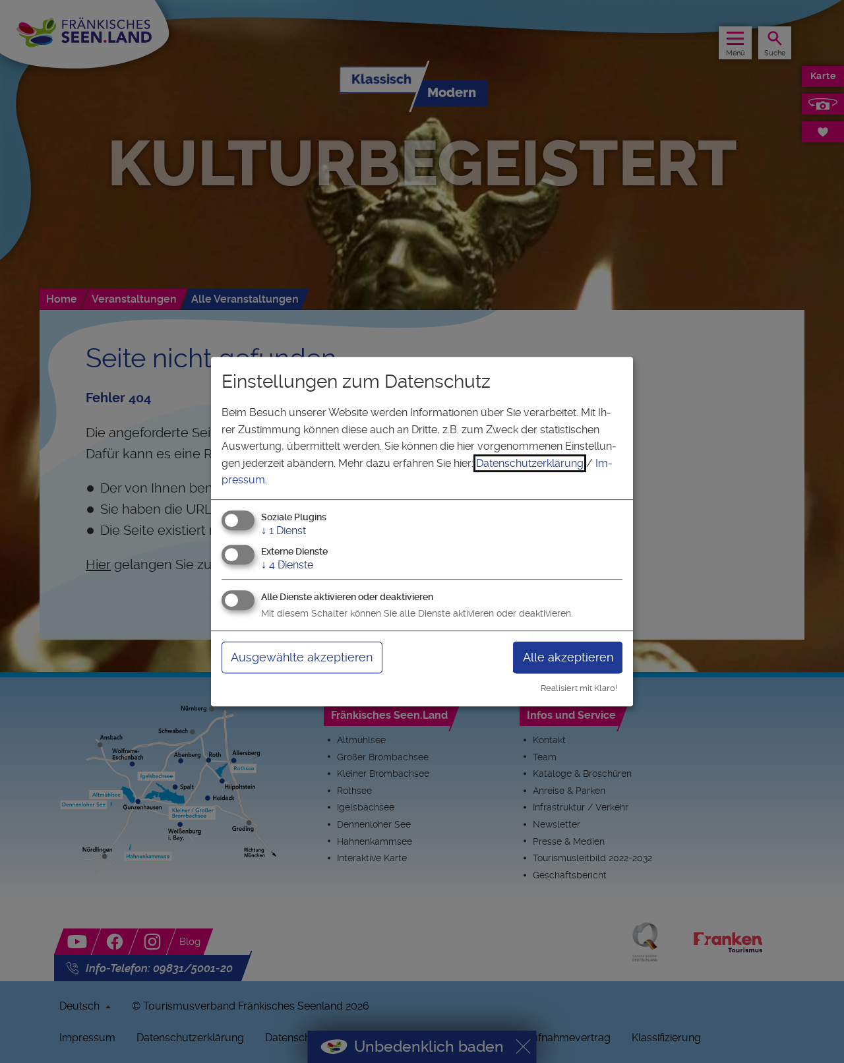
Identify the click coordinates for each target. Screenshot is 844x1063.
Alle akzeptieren (568, 657)
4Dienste (287, 565)
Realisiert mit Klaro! (579, 688)
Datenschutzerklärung (530, 463)
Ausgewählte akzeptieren (302, 657)
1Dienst (283, 530)
